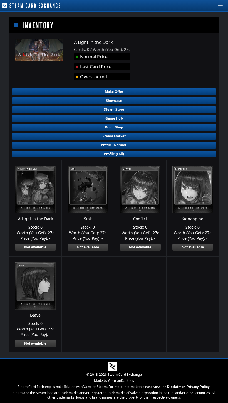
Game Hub (114, 118)
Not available (35, 247)
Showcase (114, 100)
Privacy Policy (198, 386)
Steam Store (114, 109)
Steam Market (114, 136)
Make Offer (114, 91)
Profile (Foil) (114, 154)
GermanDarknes (121, 380)
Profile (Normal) (114, 145)
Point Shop (114, 127)
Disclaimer (176, 386)
